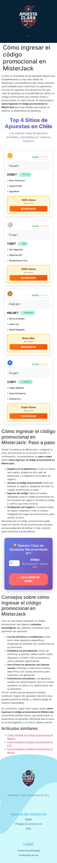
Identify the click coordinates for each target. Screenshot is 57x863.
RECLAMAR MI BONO (30, 579)
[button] (28, 36)
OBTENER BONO (28, 209)
